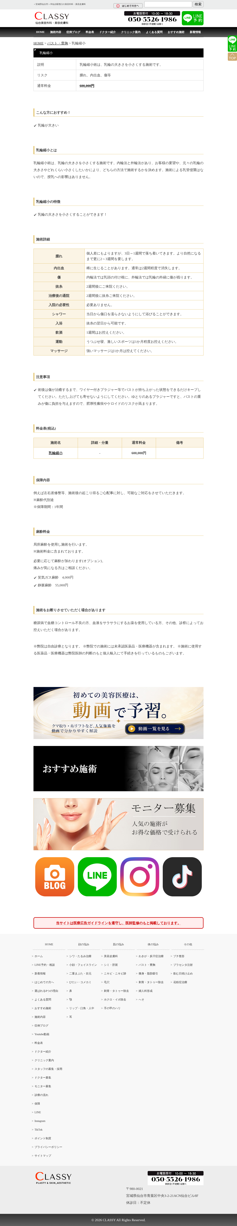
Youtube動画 (42, 1034)
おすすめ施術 (176, 32)
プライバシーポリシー (48, 1147)
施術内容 (55, 32)
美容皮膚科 (111, 956)
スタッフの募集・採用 (48, 1068)
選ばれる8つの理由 (46, 990)
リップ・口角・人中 (81, 1008)
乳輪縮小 (56, 453)
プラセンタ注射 (183, 964)
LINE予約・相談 (45, 964)
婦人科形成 (146, 990)
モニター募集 (43, 1086)
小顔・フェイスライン (83, 964)
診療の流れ (41, 1094)
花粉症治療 (180, 982)
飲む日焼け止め (183, 973)
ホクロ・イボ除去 (115, 999)
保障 (37, 1103)
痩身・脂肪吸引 (148, 973)
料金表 (90, 32)
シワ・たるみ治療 (80, 956)
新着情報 (195, 32)
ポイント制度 (43, 1138)
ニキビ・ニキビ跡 (115, 973)
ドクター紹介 (107, 32)
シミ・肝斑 (111, 964)
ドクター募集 (43, 1077)
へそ (141, 999)
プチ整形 (178, 956)
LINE (38, 1112)
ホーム (39, 956)
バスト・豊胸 (147, 964)
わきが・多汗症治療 (151, 956)
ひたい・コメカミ (80, 982)
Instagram (40, 1120)
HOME (40, 32)
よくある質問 (154, 32)
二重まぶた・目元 (80, 973)
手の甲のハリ (112, 1008)
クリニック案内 (131, 32)
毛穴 (106, 982)
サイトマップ (43, 1155)
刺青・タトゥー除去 (116, 990)
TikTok (39, 1129)
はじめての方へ (44, 982)
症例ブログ (73, 32)
